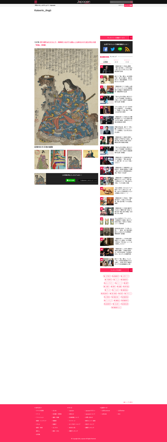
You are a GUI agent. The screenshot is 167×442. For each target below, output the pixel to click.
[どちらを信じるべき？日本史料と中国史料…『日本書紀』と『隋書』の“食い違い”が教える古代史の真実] (107, 110)
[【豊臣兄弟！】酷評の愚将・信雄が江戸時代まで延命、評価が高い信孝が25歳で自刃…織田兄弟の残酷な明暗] (107, 140)
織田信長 (125, 290)
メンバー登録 (128, 5)
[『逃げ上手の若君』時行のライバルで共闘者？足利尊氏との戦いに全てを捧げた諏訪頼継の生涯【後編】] (107, 150)
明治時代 (105, 293)
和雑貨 (54, 421)
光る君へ (117, 304)
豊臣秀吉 (125, 297)
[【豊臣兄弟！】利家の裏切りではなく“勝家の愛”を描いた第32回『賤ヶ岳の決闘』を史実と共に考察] (107, 211)
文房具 (108, 297)
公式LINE (120, 49)
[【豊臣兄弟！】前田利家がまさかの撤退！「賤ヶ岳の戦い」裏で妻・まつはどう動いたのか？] (107, 161)
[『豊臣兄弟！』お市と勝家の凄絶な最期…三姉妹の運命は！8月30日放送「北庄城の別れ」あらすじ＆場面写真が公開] (107, 252)
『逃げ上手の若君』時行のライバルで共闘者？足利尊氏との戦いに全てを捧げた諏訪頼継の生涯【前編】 (123, 99)
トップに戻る (129, 402)
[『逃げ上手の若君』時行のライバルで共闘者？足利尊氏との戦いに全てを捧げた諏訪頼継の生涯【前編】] (107, 100)
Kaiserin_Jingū (42, 10)
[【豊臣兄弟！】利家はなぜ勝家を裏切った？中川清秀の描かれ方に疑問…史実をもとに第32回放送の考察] (107, 120)
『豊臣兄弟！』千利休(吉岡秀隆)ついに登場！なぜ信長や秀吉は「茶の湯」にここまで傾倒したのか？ (123, 241)
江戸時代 (107, 276)
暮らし (38, 431)
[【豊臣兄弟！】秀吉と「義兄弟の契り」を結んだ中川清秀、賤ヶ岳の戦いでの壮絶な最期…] (107, 201)
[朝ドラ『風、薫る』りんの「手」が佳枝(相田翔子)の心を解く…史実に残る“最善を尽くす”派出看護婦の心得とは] (107, 262)
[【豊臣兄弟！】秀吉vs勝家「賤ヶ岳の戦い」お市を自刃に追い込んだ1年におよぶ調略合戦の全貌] (107, 69)
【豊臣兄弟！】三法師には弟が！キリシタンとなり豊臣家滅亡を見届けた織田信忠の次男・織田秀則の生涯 (123, 89)
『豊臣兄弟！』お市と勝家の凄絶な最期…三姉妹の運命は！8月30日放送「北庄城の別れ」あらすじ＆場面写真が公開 (123, 252)
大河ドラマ (126, 276)
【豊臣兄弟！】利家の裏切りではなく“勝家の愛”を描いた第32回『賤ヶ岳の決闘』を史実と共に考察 (123, 210)
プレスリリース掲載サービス (116, 38)
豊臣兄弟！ (116, 297)
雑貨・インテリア (41, 421)
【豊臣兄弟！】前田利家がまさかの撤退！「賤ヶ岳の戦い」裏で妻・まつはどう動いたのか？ (123, 160)
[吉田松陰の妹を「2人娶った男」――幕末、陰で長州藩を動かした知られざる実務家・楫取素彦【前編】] (107, 232)
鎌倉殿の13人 (117, 307)
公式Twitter (112, 49)
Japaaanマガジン (90, 410)
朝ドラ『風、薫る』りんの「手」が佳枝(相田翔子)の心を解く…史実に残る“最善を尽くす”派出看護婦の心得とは (123, 262)
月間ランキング (73, 431)
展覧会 (118, 300)
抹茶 (121, 293)
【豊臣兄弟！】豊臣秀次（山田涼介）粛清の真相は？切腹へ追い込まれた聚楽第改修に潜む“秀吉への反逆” (123, 170)
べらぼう (116, 290)
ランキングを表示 (115, 270)
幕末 (114, 286)
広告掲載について (74, 417)
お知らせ (71, 414)
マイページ (72, 421)
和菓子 (54, 424)
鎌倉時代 (125, 300)
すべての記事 (40, 410)
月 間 (127, 61)
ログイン (121, 5)
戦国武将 (125, 280)
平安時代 (109, 280)
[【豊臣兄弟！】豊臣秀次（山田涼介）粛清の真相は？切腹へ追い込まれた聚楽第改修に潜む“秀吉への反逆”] (107, 171)
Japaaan (83, 2)
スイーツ (119, 283)
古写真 (38, 434)
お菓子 (107, 286)
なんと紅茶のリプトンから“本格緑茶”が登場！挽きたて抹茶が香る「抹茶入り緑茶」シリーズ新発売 (123, 220)
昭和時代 (108, 304)
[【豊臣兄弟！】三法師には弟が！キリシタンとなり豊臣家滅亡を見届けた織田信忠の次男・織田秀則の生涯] (107, 90)
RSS (127, 49)
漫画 (120, 286)
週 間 (116, 61)
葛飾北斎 (125, 304)
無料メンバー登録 (90, 421)
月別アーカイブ (89, 424)
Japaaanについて (90, 414)
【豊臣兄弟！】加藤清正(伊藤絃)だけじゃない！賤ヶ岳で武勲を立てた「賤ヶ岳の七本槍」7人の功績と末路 (123, 180)
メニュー (35, 2)
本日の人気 (72, 427)
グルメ (38, 424)
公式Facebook (105, 49)
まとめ (54, 410)
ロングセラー (109, 283)
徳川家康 (114, 293)
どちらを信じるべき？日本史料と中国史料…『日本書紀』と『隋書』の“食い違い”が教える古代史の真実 (123, 109)
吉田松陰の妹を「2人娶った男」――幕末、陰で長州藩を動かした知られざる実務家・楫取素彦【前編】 (123, 231)
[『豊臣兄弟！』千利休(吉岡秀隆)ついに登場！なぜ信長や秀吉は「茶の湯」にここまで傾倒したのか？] (107, 242)
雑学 (127, 283)
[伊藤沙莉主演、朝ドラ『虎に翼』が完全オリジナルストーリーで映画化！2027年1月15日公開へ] (107, 130)
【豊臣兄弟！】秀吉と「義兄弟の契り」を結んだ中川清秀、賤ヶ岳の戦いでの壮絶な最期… (123, 200)
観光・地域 (39, 427)
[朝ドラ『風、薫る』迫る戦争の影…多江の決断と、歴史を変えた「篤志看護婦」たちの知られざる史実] (107, 79)
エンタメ (55, 427)
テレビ (108, 290)
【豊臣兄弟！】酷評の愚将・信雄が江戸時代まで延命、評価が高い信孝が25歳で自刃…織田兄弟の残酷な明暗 (123, 139)
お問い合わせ (89, 417)
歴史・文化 (56, 431)
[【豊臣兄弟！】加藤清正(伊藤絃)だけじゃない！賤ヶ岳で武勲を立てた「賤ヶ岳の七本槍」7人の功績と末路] (107, 181)
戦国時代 (116, 276)
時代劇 (127, 286)
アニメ (117, 280)
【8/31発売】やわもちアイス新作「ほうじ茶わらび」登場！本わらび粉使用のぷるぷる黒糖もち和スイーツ (123, 190)
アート (38, 414)
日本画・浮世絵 (57, 414)
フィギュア (109, 300)
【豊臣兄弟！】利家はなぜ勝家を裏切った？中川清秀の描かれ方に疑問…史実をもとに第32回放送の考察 (123, 119)
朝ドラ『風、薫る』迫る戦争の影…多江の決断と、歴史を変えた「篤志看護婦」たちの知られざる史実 (123, 78)
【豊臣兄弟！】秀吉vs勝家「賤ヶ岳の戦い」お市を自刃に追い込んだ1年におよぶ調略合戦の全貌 (123, 68)
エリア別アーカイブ (74, 424)
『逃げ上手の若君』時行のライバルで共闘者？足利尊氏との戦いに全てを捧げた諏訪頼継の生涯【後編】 (123, 149)
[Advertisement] (50, 26)
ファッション (40, 417)
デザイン (128, 293)
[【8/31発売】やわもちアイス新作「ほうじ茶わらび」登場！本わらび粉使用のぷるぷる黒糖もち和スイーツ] (107, 191)
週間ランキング (89, 427)
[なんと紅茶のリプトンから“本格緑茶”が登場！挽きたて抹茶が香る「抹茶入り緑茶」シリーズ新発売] (107, 221)
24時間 (105, 61)
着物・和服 (56, 417)
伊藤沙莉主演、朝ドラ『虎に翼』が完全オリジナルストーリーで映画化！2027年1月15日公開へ (123, 129)
